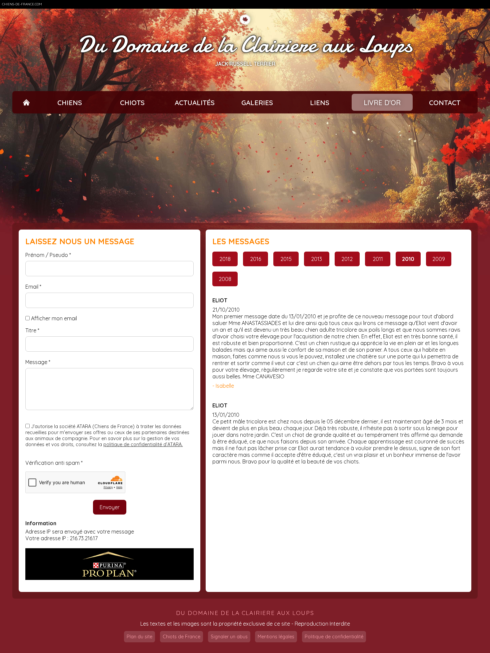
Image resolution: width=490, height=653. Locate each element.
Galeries (257, 102)
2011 (378, 259)
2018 (225, 259)
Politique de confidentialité (334, 637)
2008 (225, 279)
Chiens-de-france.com (22, 4)
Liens (319, 102)
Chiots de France (181, 637)
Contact (444, 102)
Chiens (69, 102)
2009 (438, 259)
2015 (286, 259)
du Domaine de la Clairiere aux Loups (245, 612)
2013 (316, 259)
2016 (255, 259)
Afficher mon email (54, 318)
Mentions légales (276, 637)
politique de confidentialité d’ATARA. (143, 444)
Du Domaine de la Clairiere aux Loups (245, 44)
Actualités (195, 102)
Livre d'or (382, 102)
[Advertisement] (245, 168)
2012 (347, 259)
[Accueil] (26, 102)
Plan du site (139, 637)
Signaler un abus (229, 637)
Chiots (132, 102)
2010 (408, 259)
